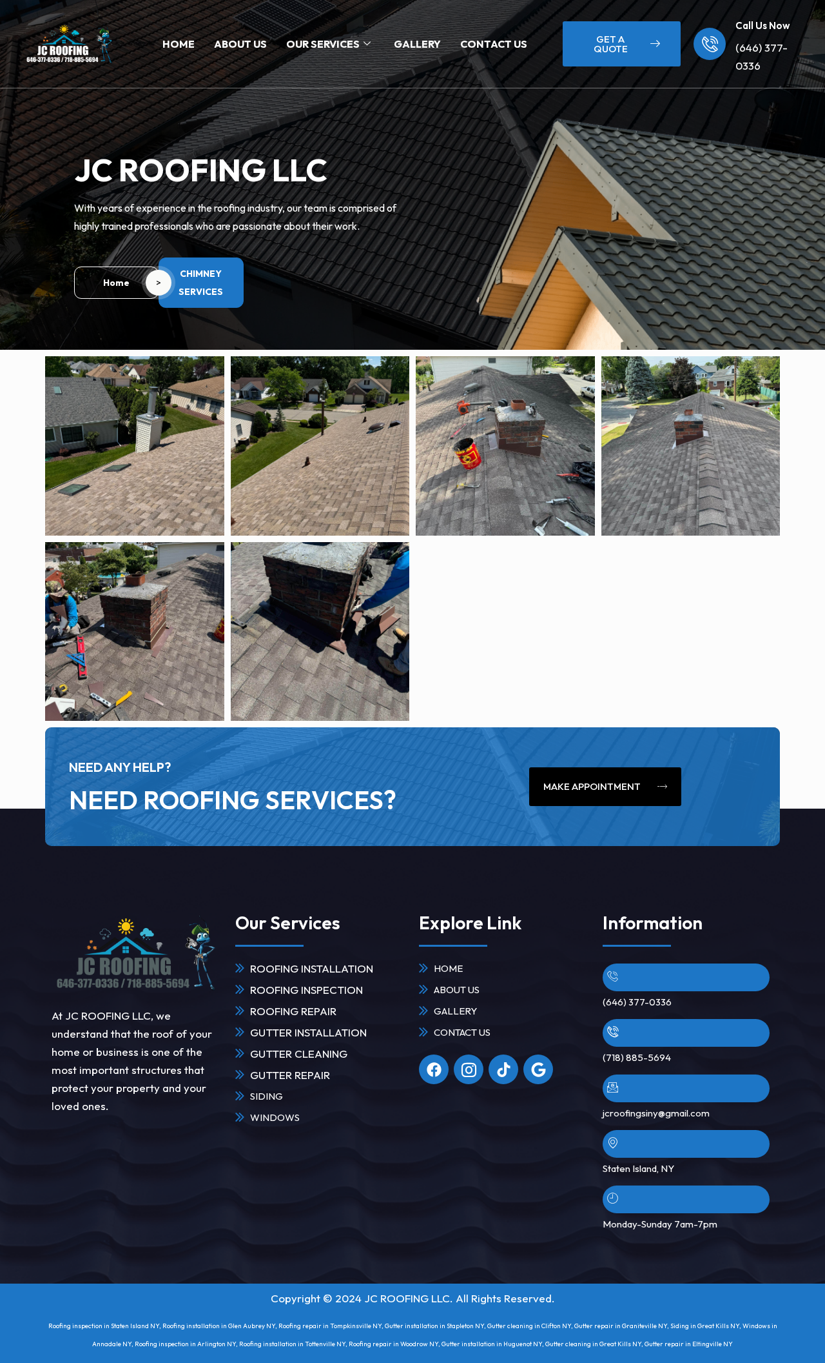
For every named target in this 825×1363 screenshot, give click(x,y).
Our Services (323, 43)
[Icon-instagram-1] (468, 1069)
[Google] (538, 1069)
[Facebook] (434, 1069)
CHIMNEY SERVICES (201, 283)
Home (178, 43)
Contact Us (493, 43)
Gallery (417, 43)
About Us (240, 43)
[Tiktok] (503, 1069)
